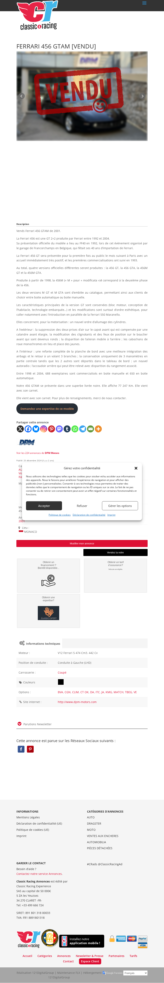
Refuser (82, 506)
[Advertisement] (82, 180)
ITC (98, 692)
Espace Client (90, 961)
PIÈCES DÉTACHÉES (99, 848)
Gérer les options (120, 506)
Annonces (64, 956)
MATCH (118, 692)
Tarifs (133, 956)
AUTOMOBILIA (96, 842)
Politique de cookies (60, 515)
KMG (109, 692)
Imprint (111, 515)
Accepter (44, 506)
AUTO (91, 817)
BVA (60, 692)
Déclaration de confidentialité (89, 515)
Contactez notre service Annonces (39, 874)
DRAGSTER (94, 823)
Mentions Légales (28, 817)
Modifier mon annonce (82, 543)
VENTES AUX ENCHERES (102, 836)
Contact (68, 961)
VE (135, 692)
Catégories (44, 956)
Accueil (27, 956)
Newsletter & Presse (89, 956)
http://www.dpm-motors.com (77, 702)
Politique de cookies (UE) (32, 830)
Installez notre (85, 941)
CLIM (75, 692)
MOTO (91, 830)
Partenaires (116, 956)
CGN (68, 692)
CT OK (84, 692)
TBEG (128, 692)
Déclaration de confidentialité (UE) (39, 823)
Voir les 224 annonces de (37, 453)
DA (92, 692)
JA (102, 692)
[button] (136, 468)
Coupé (62, 672)
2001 (22, 521)
